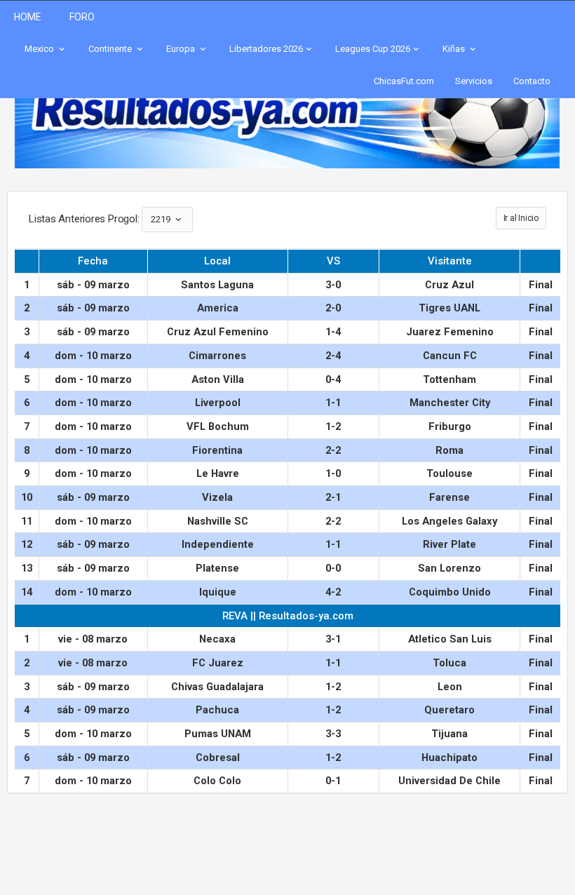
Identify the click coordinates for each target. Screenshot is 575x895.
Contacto (531, 81)
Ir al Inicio (521, 218)
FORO (82, 16)
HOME (27, 16)
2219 (161, 219)
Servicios (473, 81)
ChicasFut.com (404, 81)
